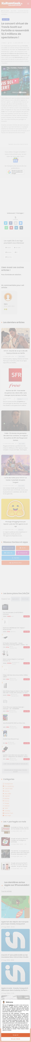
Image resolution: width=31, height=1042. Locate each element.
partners (11, 1005)
